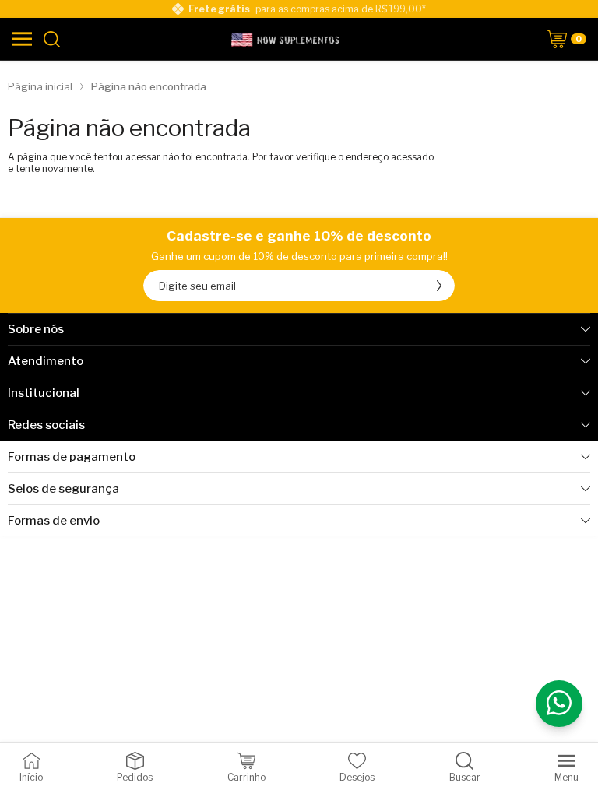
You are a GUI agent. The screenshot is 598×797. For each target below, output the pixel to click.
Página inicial (40, 86)
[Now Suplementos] (286, 39)
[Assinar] (439, 285)
